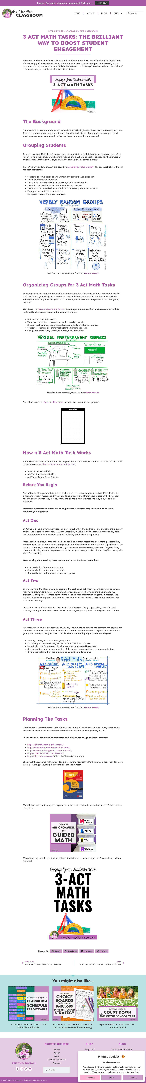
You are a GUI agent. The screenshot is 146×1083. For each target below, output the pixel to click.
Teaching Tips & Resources (84, 31)
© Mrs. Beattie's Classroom (12, 1080)
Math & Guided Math (58, 31)
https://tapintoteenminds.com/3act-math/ (48, 747)
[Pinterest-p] (26, 1069)
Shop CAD (89, 1049)
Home (77, 13)
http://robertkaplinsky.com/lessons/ (45, 753)
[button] (56, 951)
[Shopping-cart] (30, 1069)
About (90, 13)
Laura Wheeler (92, 392)
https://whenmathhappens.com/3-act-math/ (49, 750)
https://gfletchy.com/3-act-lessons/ (45, 744)
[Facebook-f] (17, 1069)
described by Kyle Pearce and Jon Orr (56, 464)
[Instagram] (21, 1069)
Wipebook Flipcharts (53, 402)
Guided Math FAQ (56, 1059)
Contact (57, 1063)
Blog (104, 13)
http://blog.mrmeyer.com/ (40, 756)
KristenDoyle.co (40, 1080)
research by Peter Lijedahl (80, 167)
